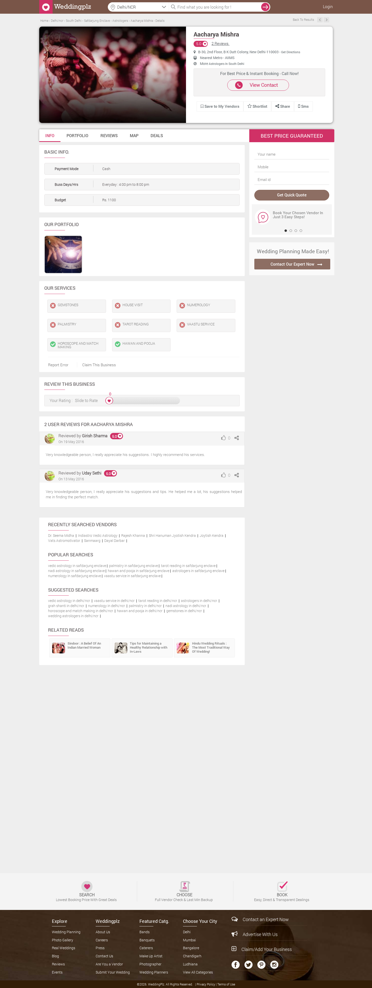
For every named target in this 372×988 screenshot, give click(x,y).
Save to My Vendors (221, 106)
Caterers (146, 947)
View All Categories (198, 972)
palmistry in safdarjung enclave (133, 565)
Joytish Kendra (211, 535)
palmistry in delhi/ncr (145, 605)
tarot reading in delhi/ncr (157, 600)
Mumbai (189, 940)
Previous (320, 19)
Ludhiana (190, 964)
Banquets (147, 940)
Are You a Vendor (109, 964)
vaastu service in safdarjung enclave (132, 575)
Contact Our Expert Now (292, 264)
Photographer (150, 964)
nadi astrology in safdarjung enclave (76, 570)
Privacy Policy (206, 984)
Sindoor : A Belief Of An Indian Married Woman (84, 645)
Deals (157, 135)
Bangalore (191, 947)
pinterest (261, 965)
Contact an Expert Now (266, 919)
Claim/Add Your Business (266, 949)
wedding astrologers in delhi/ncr (73, 615)
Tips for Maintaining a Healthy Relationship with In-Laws (148, 647)
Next (326, 19)
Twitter (248, 965)
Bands (144, 931)
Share (284, 106)
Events (57, 972)
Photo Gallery (62, 940)
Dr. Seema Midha (61, 535)
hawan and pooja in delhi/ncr (139, 610)
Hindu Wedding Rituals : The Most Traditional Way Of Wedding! (211, 647)
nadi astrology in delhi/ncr (186, 605)
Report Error (58, 364)
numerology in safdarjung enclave (74, 575)
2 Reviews (221, 43)
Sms (304, 106)
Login (328, 6)
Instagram (274, 965)
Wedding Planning (66, 931)
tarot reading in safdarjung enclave (188, 565)
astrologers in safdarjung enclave (198, 570)
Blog (55, 956)
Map (134, 135)
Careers (102, 940)
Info (49, 135)
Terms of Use (226, 984)
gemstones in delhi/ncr (184, 610)
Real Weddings (63, 947)
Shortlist (260, 106)
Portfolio (77, 135)
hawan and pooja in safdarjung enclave (138, 570)
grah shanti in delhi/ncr (66, 605)
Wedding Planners (153, 972)
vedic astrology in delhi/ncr (69, 600)
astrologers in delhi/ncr (199, 600)
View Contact (264, 85)
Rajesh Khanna (133, 535)
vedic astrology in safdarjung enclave (77, 565)
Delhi (187, 931)
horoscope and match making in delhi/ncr (80, 610)
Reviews (109, 135)
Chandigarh (192, 956)
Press (100, 947)
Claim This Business (99, 364)
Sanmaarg (92, 540)
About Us (103, 931)
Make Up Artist (150, 956)
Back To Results (303, 19)
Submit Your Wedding (113, 972)
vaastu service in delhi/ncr (114, 600)
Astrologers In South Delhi (226, 64)
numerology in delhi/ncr (106, 605)
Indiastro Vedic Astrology (97, 535)
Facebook (236, 965)
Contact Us (104, 956)
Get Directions (290, 52)
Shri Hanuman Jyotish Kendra (172, 535)
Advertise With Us (260, 934)
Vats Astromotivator (64, 540)
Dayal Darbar (114, 540)
